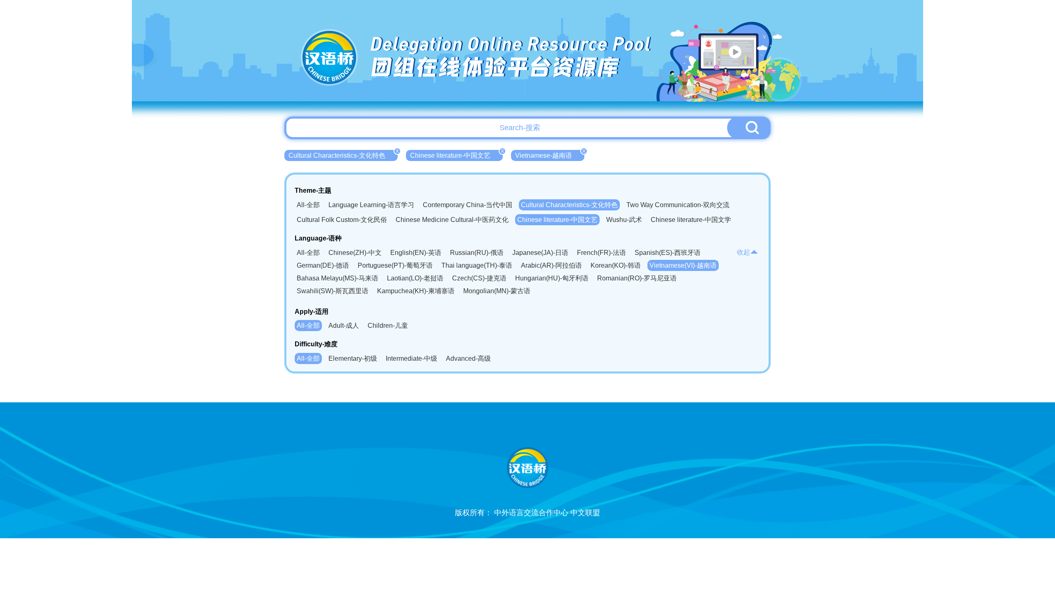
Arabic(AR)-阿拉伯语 (551, 265)
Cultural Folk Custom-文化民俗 (342, 219)
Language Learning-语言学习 (371, 204)
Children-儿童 (388, 325)
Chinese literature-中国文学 (691, 219)
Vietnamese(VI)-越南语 (683, 265)
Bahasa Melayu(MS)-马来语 (337, 278)
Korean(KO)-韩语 (616, 265)
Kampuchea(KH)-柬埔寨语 (416, 290)
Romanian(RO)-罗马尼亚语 (637, 278)
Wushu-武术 (624, 219)
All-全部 (308, 204)
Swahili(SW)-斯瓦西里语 (332, 290)
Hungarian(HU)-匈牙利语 (551, 278)
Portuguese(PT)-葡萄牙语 (395, 265)
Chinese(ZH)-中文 (355, 252)
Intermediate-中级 (411, 358)
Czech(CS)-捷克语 (479, 278)
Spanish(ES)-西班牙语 (668, 252)
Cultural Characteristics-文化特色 (343, 154)
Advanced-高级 (468, 358)
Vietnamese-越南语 (549, 154)
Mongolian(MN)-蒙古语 (496, 290)
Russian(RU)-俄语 (477, 252)
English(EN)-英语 (415, 252)
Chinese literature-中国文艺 (456, 154)
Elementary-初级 (352, 358)
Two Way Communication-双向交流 (677, 204)
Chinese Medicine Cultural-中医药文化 (452, 219)
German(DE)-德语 (323, 265)
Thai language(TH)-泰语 (476, 265)
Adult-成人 (343, 325)
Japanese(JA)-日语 (540, 252)
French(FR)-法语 (601, 252)
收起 (743, 252)
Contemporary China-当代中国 (467, 204)
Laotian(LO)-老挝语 (415, 278)
